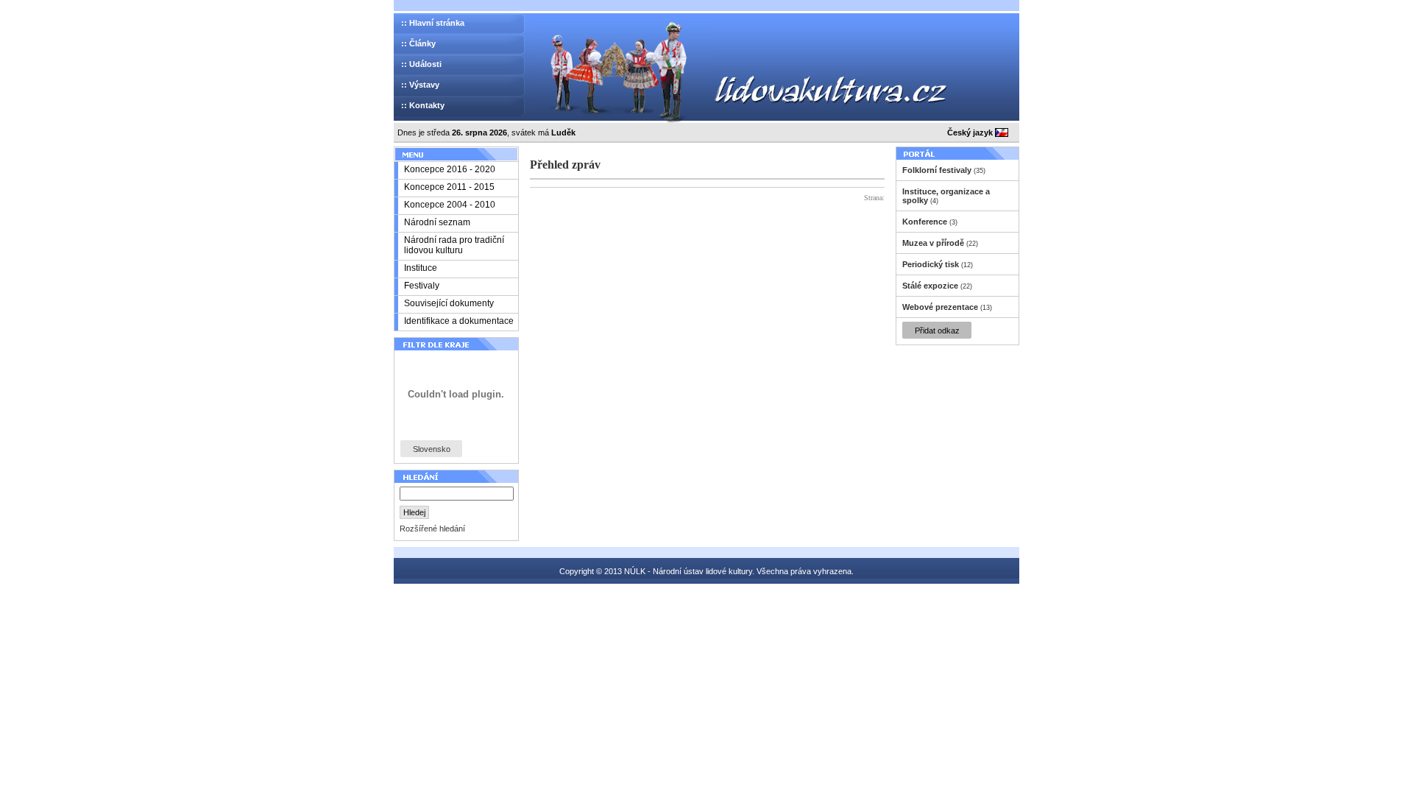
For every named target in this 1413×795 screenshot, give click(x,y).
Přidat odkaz (937, 330)
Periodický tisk (930, 264)
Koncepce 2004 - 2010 (449, 204)
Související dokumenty (449, 303)
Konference (924, 221)
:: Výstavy (420, 84)
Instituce (420, 268)
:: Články (418, 43)
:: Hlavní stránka (432, 22)
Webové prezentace (940, 307)
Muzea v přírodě (933, 243)
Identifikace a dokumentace (459, 321)
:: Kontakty (423, 105)
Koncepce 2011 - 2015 (449, 187)
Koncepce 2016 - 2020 (449, 169)
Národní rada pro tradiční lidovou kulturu (454, 245)
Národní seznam (437, 222)
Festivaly (421, 285)
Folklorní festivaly (936, 170)
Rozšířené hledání (432, 528)
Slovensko (431, 449)
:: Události (421, 64)
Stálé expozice (930, 285)
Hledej (414, 512)
